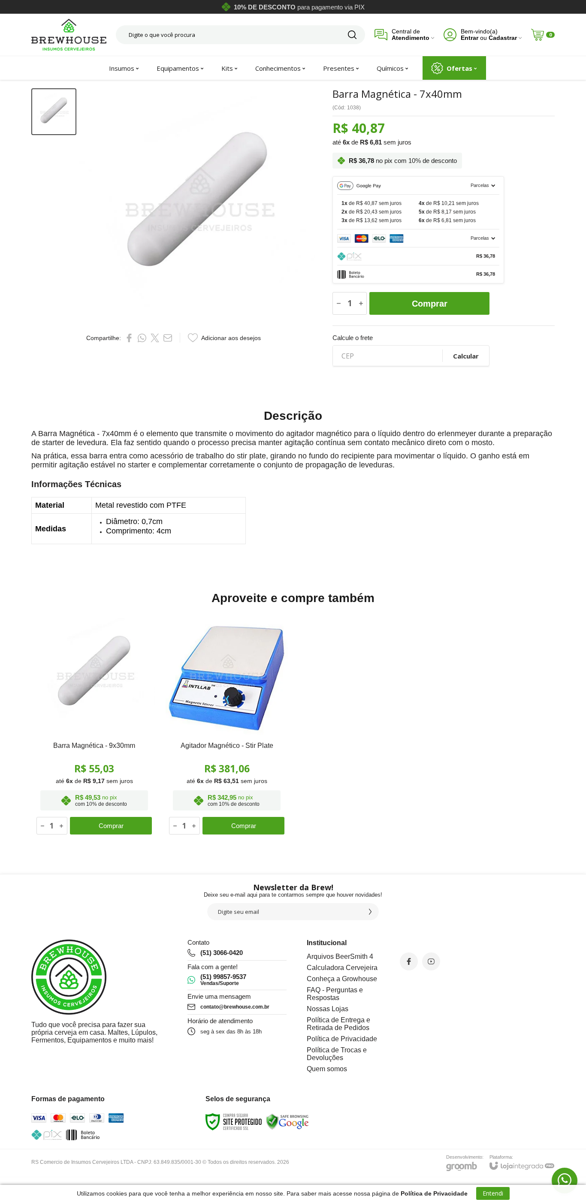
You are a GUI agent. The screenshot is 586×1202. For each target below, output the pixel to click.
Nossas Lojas (327, 1008)
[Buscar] (352, 34)
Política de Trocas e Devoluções (337, 1053)
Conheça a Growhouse (342, 978)
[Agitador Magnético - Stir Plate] (226, 725)
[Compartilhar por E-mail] (167, 338)
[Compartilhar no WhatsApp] (142, 338)
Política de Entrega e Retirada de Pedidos (338, 1023)
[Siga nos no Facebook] (409, 961)
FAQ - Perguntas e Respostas (335, 993)
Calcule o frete (352, 337)
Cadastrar (503, 38)
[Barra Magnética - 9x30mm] (94, 725)
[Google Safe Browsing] (287, 1122)
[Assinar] (370, 911)
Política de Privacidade (342, 1038)
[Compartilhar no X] (155, 338)
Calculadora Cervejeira (342, 967)
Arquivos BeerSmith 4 (340, 956)
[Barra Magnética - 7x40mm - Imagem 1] (54, 111)
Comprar (429, 303)
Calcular (466, 356)
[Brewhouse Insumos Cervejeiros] (68, 35)
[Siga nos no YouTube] (431, 961)
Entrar (469, 38)
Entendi (493, 1193)
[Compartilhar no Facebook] (129, 338)
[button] (53, 111)
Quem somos (327, 1068)
